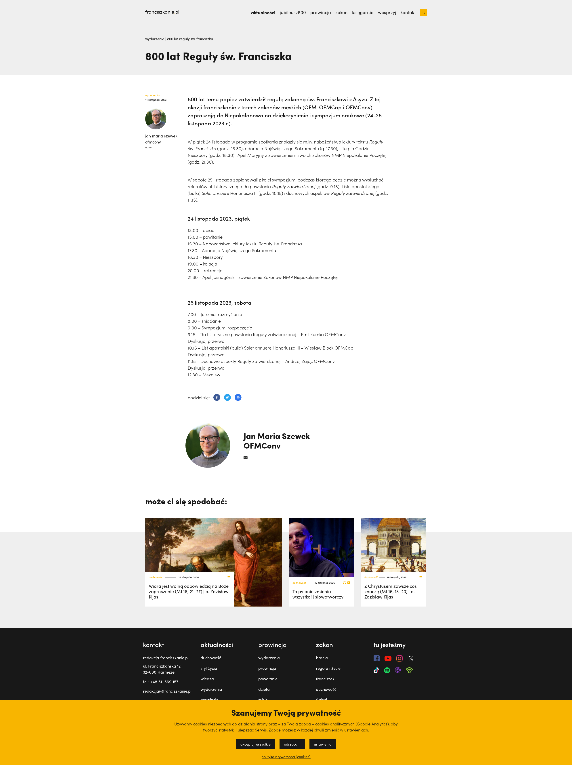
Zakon (341, 12)
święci (321, 699)
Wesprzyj (387, 12)
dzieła (264, 689)
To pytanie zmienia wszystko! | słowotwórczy (317, 594)
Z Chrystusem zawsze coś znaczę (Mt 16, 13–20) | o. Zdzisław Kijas (390, 591)
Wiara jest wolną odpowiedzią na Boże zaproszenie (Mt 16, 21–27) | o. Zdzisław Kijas (189, 591)
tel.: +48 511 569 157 (160, 681)
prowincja (210, 699)
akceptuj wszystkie (255, 744)
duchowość (155, 577)
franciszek (325, 678)
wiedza (207, 678)
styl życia (209, 668)
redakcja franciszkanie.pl (166, 657)
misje (263, 699)
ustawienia (323, 744)
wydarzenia (155, 38)
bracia (322, 657)
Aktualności (263, 12)
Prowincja (320, 12)
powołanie (268, 678)
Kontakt (408, 12)
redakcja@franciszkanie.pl (167, 691)
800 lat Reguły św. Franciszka (190, 38)
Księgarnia (363, 12)
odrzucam (292, 744)
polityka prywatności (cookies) (286, 757)
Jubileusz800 (293, 12)
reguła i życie (328, 668)
